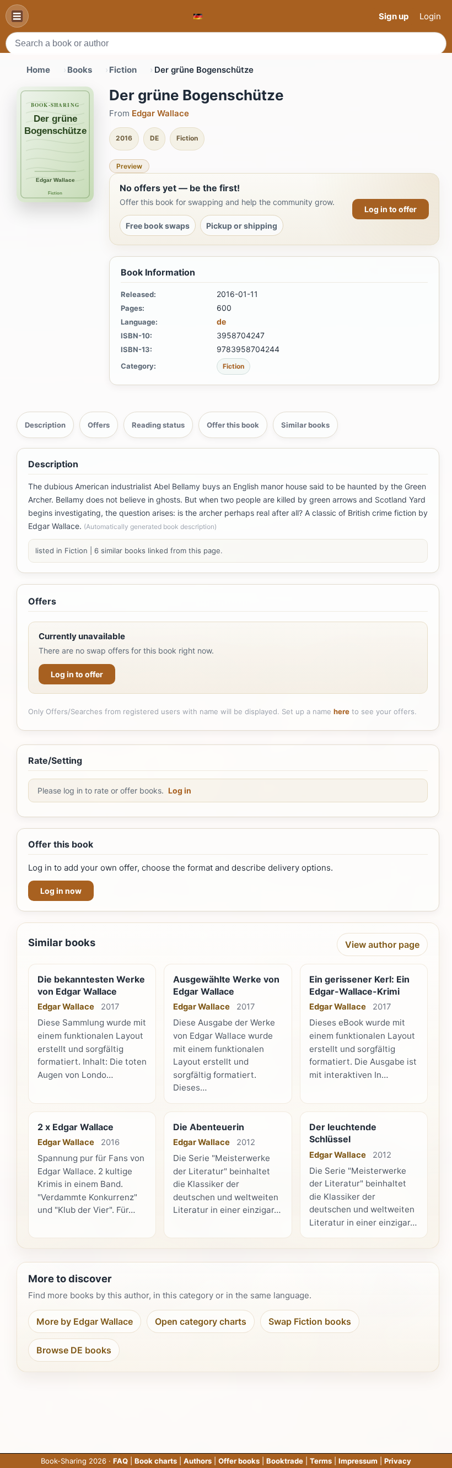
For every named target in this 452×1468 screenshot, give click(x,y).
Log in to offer (390, 209)
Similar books (305, 424)
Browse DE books (73, 1350)
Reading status (158, 424)
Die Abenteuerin (208, 1126)
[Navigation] (17, 16)
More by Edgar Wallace (84, 1321)
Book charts (155, 1460)
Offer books (239, 1460)
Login (430, 16)
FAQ (120, 1460)
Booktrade (284, 1460)
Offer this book (233, 424)
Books (79, 69)
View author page (382, 944)
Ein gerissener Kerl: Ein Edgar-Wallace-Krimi (359, 985)
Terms (321, 1460)
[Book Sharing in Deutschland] (197, 16)
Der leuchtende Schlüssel (342, 1133)
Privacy (397, 1460)
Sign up (393, 16)
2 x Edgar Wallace (75, 1126)
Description (45, 424)
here (341, 711)
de (221, 321)
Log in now (61, 890)
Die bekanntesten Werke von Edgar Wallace (91, 985)
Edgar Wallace (160, 113)
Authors (198, 1460)
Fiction (123, 69)
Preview (129, 166)
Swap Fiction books (309, 1321)
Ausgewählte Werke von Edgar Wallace (226, 985)
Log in (179, 790)
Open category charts (200, 1321)
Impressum (358, 1460)
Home (38, 69)
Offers (99, 424)
